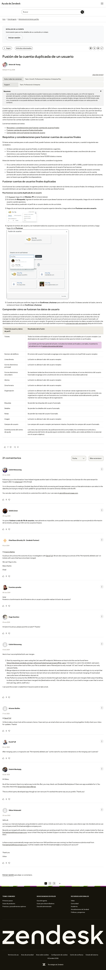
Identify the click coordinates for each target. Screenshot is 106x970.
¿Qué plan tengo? (98, 75)
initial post (18, 482)
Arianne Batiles (9, 552)
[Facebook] (98, 48)
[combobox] (78, 458)
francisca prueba (15, 587)
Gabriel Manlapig (15, 769)
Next (59, 883)
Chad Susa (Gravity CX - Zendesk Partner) (24, 540)
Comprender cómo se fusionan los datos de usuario (26, 133)
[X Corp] (94, 48)
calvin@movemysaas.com (68, 493)
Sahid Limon (13, 511)
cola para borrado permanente (76, 323)
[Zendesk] (53, 934)
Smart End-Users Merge (27, 787)
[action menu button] (102, 469)
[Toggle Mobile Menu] (102, 3)
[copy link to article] (102, 48)
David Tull (49, 556)
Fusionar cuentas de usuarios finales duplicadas (25, 130)
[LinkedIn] (90, 48)
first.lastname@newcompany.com (14, 832)
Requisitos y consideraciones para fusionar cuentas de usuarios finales (33, 128)
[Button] (5, 447)
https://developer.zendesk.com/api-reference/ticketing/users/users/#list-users (36, 663)
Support (12, 197)
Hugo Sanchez (14, 617)
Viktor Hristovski (15, 810)
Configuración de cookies (59, 955)
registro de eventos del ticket (52, 346)
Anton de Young (14, 65)
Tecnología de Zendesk (55, 964)
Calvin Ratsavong (15, 470)
